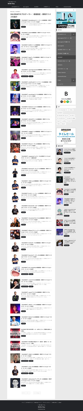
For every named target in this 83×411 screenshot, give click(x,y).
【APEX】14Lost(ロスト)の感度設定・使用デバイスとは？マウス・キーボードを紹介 (70, 211)
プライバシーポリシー (47, 402)
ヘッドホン (64, 121)
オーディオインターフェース (62, 115)
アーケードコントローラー (62, 110)
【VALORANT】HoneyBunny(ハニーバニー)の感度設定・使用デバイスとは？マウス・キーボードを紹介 (70, 179)
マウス (58, 123)
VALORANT (36, 6)
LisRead (59, 402)
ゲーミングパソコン (61, 118)
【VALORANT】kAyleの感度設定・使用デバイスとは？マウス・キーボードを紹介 (70, 191)
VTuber (57, 6)
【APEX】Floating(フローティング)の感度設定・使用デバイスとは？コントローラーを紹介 (70, 232)
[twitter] (61, 101)
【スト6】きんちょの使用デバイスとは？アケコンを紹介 (70, 149)
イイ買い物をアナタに (41, 404)
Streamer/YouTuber (67, 6)
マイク (69, 121)
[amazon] (64, 101)
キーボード (72, 115)
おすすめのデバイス (15, 6)
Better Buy (11, 3)
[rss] (67, 101)
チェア (58, 121)
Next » (38, 393)
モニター (63, 123)
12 (34, 393)
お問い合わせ (54, 402)
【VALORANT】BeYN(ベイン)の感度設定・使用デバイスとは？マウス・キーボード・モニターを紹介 (69, 201)
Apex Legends (26, 6)
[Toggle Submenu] (73, 34)
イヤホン (71, 110)
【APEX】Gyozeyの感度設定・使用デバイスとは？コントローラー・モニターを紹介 (70, 222)
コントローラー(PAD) (71, 118)
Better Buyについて (37, 402)
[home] (70, 101)
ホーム (23, 402)
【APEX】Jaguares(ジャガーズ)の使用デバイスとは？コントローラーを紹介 (70, 242)
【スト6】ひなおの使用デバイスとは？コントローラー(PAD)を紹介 (69, 160)
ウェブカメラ (59, 112)
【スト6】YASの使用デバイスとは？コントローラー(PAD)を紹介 (69, 169)
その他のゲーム (47, 6)
